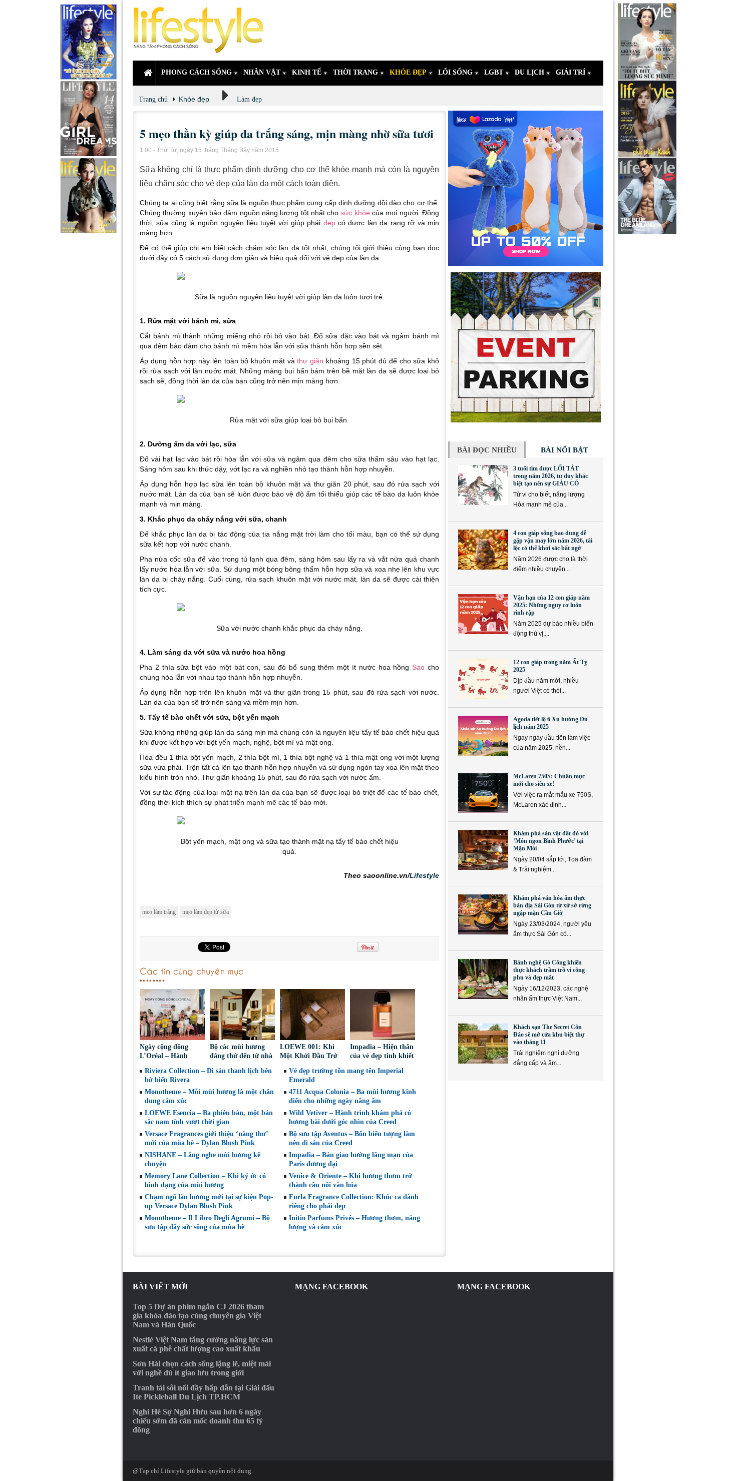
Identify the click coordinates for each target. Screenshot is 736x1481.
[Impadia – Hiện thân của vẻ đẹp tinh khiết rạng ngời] (382, 1016)
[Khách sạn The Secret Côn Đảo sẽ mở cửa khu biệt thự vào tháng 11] (483, 1044)
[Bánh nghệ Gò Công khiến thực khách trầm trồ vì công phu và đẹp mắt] (483, 979)
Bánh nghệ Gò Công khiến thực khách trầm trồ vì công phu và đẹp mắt (549, 970)
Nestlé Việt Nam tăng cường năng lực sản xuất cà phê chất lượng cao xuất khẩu (203, 1344)
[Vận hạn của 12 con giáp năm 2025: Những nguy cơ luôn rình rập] (483, 614)
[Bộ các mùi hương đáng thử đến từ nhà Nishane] (242, 1016)
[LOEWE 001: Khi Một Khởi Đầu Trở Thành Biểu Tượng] (312, 1016)
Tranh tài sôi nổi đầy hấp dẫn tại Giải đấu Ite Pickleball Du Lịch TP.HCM (203, 1392)
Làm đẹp (249, 99)
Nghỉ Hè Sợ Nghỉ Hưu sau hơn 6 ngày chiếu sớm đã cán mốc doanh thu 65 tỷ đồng (198, 1420)
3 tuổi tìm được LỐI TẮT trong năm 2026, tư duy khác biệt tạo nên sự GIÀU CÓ (550, 476)
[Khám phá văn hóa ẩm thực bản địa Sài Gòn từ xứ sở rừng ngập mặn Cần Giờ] (483, 914)
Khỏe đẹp (194, 99)
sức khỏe (355, 213)
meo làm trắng (159, 911)
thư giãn (310, 361)
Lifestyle (424, 875)
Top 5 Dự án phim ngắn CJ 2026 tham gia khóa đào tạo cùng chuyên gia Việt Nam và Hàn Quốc (198, 1315)
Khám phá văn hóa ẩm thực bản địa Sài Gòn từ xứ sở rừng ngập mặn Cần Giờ (552, 905)
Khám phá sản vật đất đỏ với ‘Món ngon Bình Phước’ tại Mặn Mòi (550, 841)
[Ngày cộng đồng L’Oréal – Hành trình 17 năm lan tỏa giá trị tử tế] (172, 1016)
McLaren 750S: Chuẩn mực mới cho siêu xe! (549, 780)
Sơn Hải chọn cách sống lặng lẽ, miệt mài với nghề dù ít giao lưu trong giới (202, 1368)
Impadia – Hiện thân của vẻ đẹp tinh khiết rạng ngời (382, 1056)
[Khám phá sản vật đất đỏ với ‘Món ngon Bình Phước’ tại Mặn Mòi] (483, 850)
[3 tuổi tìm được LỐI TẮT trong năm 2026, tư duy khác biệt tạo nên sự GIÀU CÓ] (483, 485)
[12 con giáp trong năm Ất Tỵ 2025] (483, 679)
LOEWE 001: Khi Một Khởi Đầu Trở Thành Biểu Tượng (308, 1056)
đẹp (329, 223)
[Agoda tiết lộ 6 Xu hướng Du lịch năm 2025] (483, 736)
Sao (418, 667)
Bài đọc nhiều (487, 450)
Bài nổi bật (564, 450)
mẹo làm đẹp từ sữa (205, 911)
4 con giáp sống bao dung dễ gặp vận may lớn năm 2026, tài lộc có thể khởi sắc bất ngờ (552, 541)
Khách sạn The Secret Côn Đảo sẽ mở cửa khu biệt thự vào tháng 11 (548, 1035)
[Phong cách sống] (203, 30)
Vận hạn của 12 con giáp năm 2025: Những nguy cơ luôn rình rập (551, 605)
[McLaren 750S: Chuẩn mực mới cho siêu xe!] (483, 793)
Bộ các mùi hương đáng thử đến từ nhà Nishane (241, 1056)
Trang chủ (153, 99)
